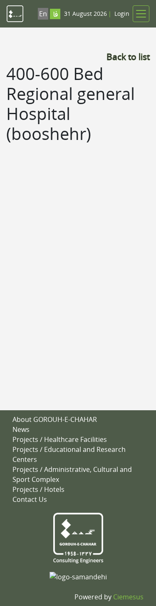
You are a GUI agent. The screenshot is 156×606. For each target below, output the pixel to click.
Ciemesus (128, 596)
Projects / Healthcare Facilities (59, 439)
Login (121, 13)
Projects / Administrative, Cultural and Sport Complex (72, 474)
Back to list (128, 56)
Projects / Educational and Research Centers (69, 454)
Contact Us (29, 499)
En (43, 13)
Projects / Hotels (38, 489)
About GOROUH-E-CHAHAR (54, 419)
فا (55, 14)
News (21, 429)
